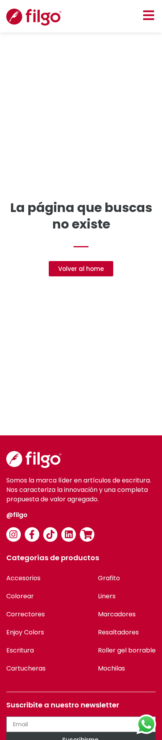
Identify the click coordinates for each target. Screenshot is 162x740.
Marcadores (117, 614)
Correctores (25, 614)
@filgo (17, 514)
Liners (107, 596)
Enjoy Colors (25, 632)
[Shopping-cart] (87, 534)
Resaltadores (118, 632)
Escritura (20, 650)
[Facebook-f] (32, 534)
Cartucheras (26, 668)
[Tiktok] (50, 534)
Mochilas (111, 668)
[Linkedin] (68, 534)
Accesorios (23, 578)
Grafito (109, 578)
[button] (148, 15)
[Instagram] (13, 534)
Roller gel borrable (127, 650)
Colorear (20, 596)
